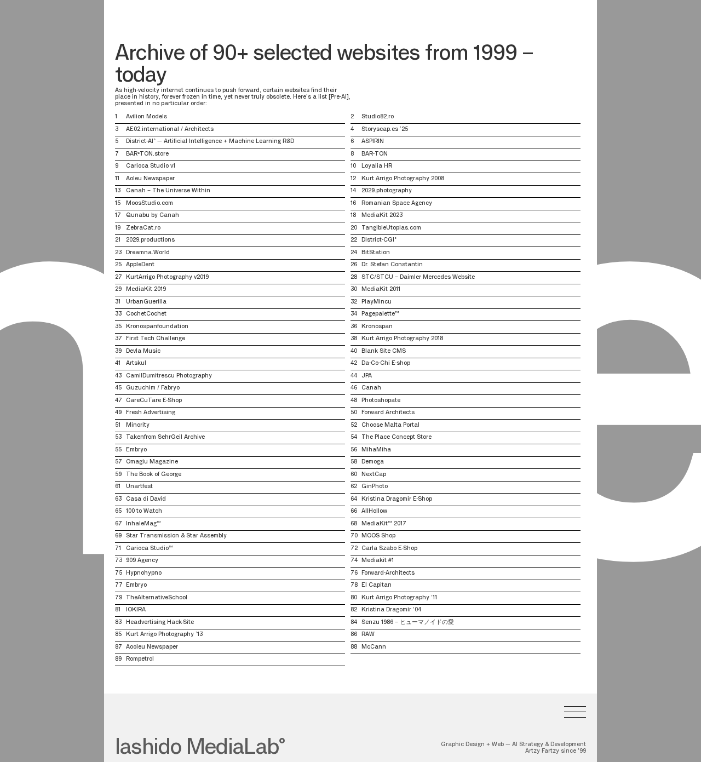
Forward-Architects (388, 573)
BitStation (375, 253)
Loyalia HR (376, 166)
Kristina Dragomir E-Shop (396, 499)
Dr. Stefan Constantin (392, 265)
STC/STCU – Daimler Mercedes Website (418, 277)
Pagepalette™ (380, 314)
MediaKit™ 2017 (383, 524)
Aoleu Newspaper (150, 179)
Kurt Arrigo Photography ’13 (164, 635)
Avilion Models (146, 117)
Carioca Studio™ (149, 549)
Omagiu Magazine (152, 462)
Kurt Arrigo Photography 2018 (402, 339)
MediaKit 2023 (382, 216)
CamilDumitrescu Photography (169, 376)
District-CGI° (379, 240)
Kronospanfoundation (157, 327)
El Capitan (376, 585)
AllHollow (374, 511)
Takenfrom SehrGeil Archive (165, 437)
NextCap (373, 475)
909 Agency (142, 561)
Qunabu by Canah (152, 216)
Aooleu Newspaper (152, 647)
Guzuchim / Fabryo (153, 388)
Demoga (372, 462)
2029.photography (386, 191)
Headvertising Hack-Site (160, 623)
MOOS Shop (378, 536)
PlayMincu (376, 302)
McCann (373, 647)
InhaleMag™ (143, 524)
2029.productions (150, 240)
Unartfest (139, 487)
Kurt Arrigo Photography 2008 (402, 179)
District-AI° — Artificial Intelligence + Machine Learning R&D (210, 142)
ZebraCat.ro (143, 228)
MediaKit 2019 (146, 290)
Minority (138, 425)
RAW (368, 635)
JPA (366, 376)
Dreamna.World (148, 253)
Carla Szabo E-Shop (389, 549)
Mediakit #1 (377, 561)
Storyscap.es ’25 (384, 130)
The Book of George (153, 475)
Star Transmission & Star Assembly (176, 536)
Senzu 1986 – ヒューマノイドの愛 (407, 623)
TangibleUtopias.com (391, 228)
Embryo (136, 450)
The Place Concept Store (396, 437)
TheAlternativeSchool (156, 598)
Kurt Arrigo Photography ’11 (399, 598)
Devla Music (143, 351)
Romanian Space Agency (396, 203)
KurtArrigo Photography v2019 (167, 277)
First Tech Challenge (155, 339)
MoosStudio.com (149, 203)
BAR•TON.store (147, 154)
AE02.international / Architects (170, 130)
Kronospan (377, 327)
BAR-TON (374, 154)
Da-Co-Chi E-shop (385, 363)
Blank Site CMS (383, 351)
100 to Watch (144, 511)
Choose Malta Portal (390, 425)
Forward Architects (388, 413)
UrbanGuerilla (146, 302)
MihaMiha (376, 450)
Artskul (136, 363)
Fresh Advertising (150, 413)
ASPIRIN (372, 142)
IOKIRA (136, 610)
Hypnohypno (144, 573)
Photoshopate (380, 401)
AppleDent (140, 265)
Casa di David (146, 499)
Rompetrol (140, 659)
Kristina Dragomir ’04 (391, 610)
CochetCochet (146, 314)
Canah (371, 388)
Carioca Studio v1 (150, 166)
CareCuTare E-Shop (154, 401)
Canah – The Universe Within (168, 191)
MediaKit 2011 (380, 290)
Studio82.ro (377, 117)
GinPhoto (374, 487)
